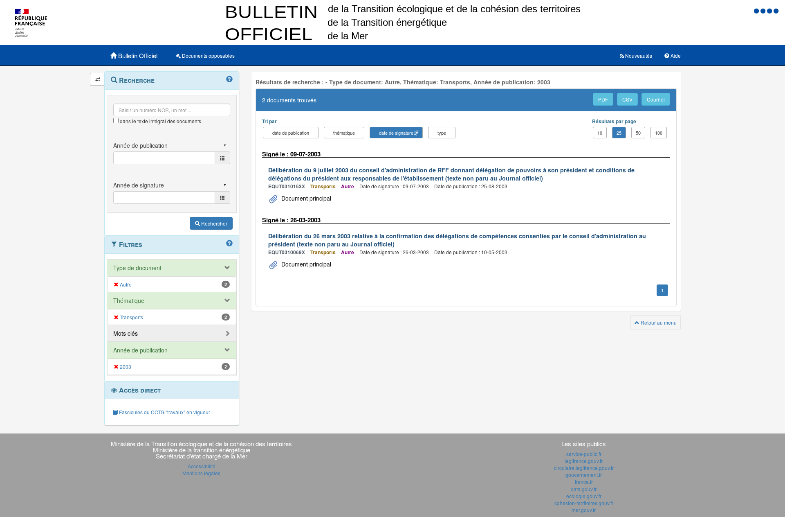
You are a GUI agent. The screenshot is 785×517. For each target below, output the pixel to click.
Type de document (137, 268)
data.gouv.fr (584, 488)
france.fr (584, 481)
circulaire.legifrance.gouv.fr (584, 467)
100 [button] (658, 132)
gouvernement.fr (583, 474)
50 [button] (638, 132)
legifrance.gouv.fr (584, 460)
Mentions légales (201, 473)
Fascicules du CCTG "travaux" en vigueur (164, 412)
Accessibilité (201, 466)
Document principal (305, 198)
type (441, 132)
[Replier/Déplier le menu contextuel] (97, 79)
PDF (603, 99)
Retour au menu (658, 322)
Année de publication (140, 350)
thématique (344, 132)
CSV (627, 99)
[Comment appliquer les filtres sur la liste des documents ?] (229, 243)
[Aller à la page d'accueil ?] (776, 10)
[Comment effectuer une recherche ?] (229, 79)
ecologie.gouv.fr (583, 495)
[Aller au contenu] (763, 10)
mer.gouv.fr (584, 509)
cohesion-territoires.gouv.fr (583, 502)
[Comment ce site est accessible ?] (757, 10)
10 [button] (599, 132)
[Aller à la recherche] (770, 10)
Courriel (656, 99)
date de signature (396, 132)
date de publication (290, 132)
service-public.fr (583, 453)
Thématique (128, 300)
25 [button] (619, 132)
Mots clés (125, 333)
